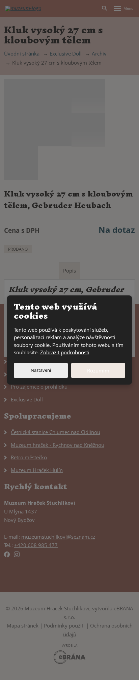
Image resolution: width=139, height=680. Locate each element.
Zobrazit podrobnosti (64, 352)
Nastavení (41, 370)
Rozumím (98, 370)
